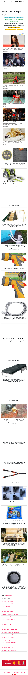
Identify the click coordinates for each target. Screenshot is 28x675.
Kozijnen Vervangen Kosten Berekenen (10, 619)
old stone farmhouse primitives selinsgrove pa (14, 25)
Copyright (23, 672)
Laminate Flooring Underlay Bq (8, 634)
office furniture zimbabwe (10, 29)
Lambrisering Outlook (6, 624)
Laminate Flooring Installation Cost (9, 629)
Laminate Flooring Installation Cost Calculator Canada (13, 645)
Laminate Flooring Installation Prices (9, 627)
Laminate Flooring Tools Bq (7, 604)
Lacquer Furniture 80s (6, 609)
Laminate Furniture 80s (7, 616)
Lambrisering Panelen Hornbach (9, 650)
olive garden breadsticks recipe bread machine (14, 17)
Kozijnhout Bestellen (6, 606)
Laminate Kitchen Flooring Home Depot (10, 632)
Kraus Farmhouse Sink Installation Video (10, 622)
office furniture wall (14, 21)
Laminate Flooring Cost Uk (7, 611)
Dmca (4, 672)
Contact (9, 672)
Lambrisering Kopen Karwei (8, 637)
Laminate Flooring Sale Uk (7, 601)
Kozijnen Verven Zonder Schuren (9, 642)
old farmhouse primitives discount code (14, 23)
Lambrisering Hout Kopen (7, 647)
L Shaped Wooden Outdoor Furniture (10, 614)
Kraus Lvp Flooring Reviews (8, 640)
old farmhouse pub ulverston (14, 27)
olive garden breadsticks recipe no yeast (14, 19)
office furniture (20, 29)
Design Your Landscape (13, 1)
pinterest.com (9, 595)
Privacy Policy (16, 672)
